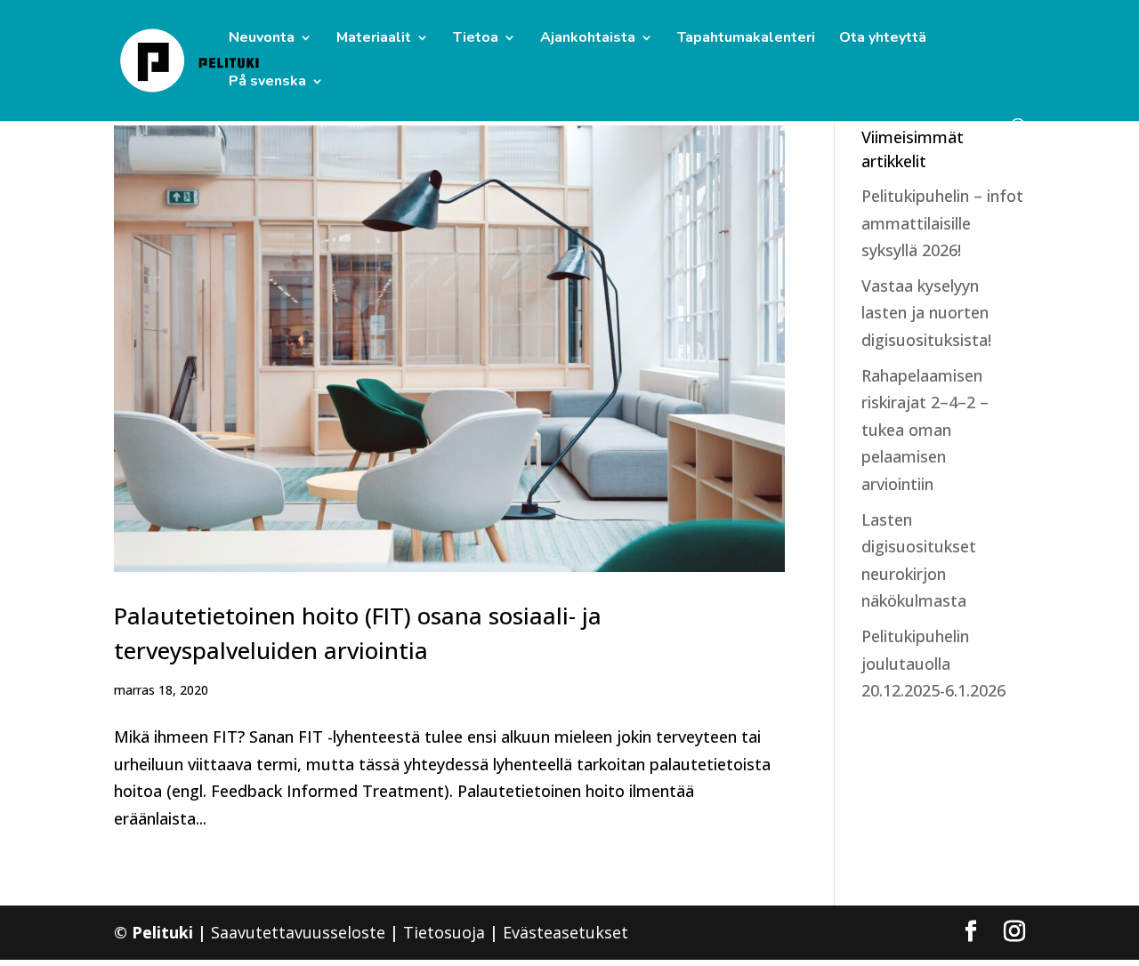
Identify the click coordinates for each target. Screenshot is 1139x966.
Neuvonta (262, 39)
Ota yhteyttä (882, 39)
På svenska (267, 83)
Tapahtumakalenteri (746, 39)
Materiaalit (373, 39)
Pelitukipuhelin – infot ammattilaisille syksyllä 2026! (942, 223)
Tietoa (475, 39)
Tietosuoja (444, 932)
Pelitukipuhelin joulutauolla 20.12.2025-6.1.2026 (933, 663)
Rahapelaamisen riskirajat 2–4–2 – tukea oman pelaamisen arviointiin (925, 430)
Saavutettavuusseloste (298, 932)
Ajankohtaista (587, 39)
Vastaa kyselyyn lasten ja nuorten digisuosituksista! (926, 312)
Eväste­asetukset (565, 932)
